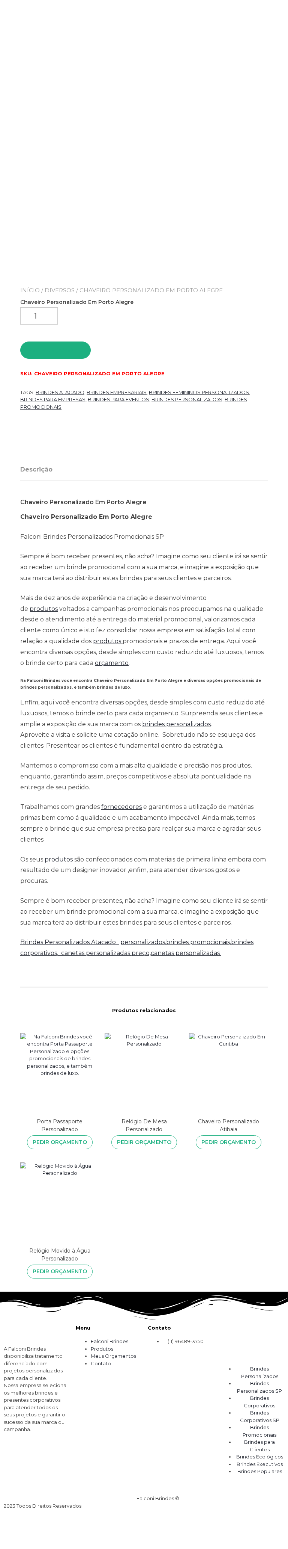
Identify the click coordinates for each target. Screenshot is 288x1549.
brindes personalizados (176, 724)
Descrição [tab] (36, 469)
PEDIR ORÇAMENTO (55, 350)
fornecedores (121, 806)
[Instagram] (13, 1457)
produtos (44, 608)
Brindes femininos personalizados (199, 392)
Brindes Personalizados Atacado (69, 942)
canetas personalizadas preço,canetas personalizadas (141, 953)
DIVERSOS (60, 290)
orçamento (112, 662)
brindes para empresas (53, 399)
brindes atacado (60, 392)
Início (30, 290)
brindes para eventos (118, 399)
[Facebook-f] (33, 1457)
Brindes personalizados (187, 399)
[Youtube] (53, 1457)
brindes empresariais (117, 392)
